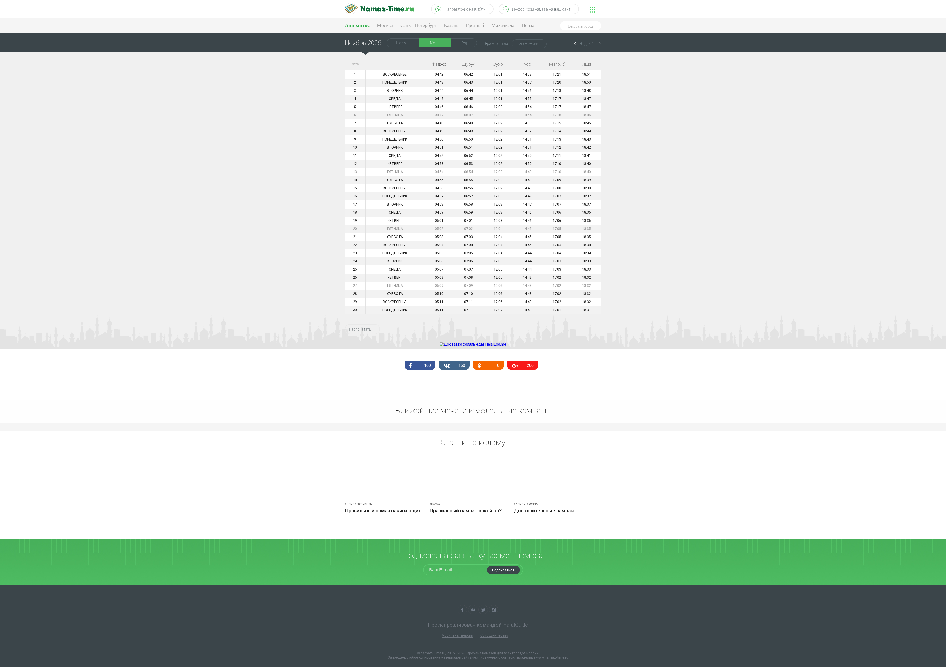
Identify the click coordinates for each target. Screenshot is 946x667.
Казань (451, 25)
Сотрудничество (494, 635)
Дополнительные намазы (544, 511)
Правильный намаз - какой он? (465, 511)
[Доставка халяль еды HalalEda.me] (473, 344)
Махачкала (502, 25)
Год (464, 43)
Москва (385, 25)
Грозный (475, 25)
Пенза (528, 25)
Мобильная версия (457, 635)
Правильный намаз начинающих (383, 511)
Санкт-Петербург (418, 25)
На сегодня (402, 43)
